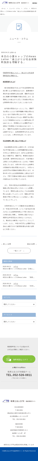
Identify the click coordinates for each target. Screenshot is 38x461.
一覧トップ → (19, 251)
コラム (15, 266)
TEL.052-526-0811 (19, 375)
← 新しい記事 (6, 244)
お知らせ (13, 52)
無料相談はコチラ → (22, 360)
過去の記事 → (32, 244)
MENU (35, 3)
